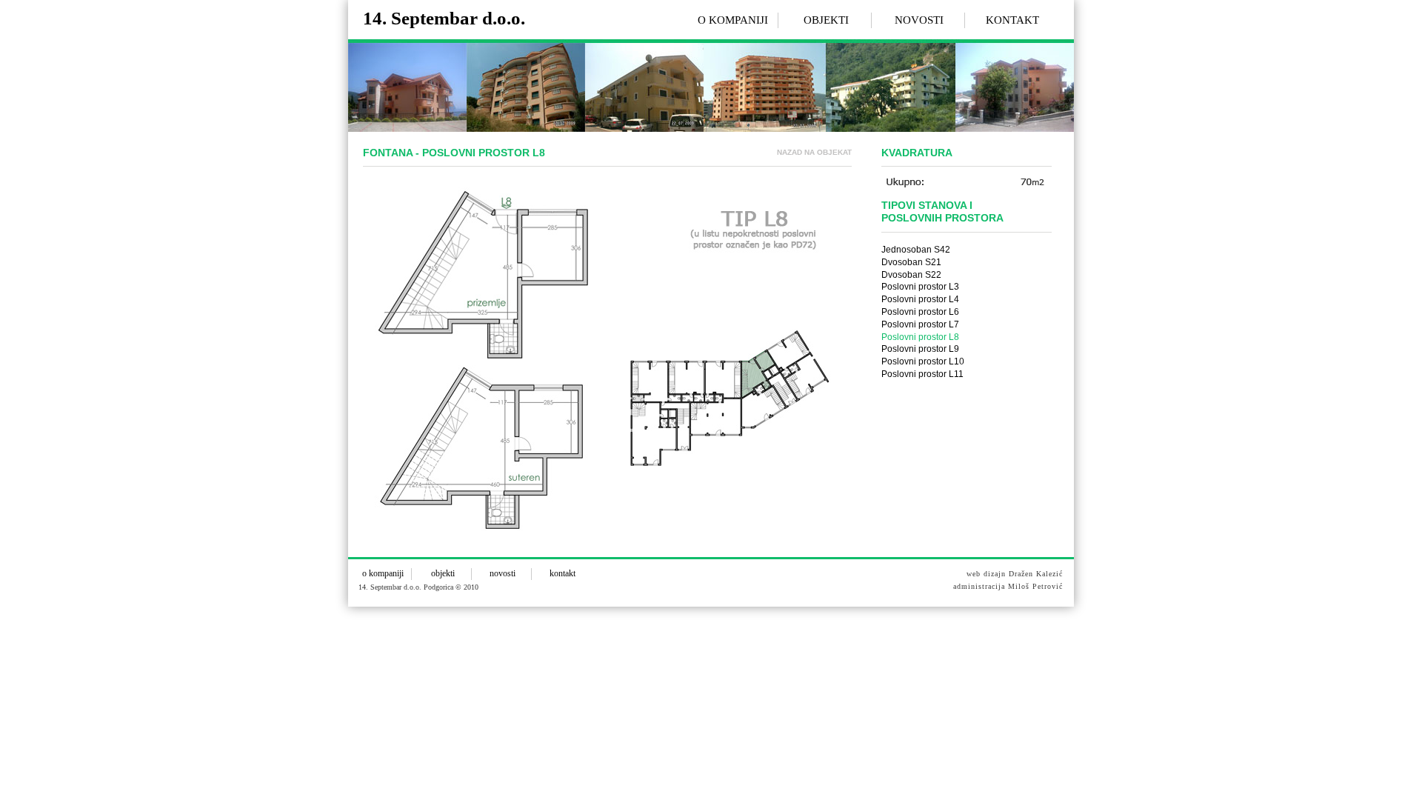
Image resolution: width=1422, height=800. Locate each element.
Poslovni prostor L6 (920, 312)
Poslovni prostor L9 (920, 349)
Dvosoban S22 (911, 275)
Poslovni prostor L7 (920, 324)
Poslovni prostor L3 (920, 286)
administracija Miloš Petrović (1008, 586)
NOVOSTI (919, 20)
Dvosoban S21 (911, 262)
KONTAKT (1012, 20)
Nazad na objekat (814, 152)
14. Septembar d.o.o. (444, 18)
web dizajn (986, 574)
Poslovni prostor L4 (920, 299)
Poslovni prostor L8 (920, 337)
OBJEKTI (826, 20)
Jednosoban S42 (915, 249)
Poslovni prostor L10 (922, 361)
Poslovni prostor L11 (922, 374)
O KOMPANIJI (733, 20)
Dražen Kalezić (1036, 574)
